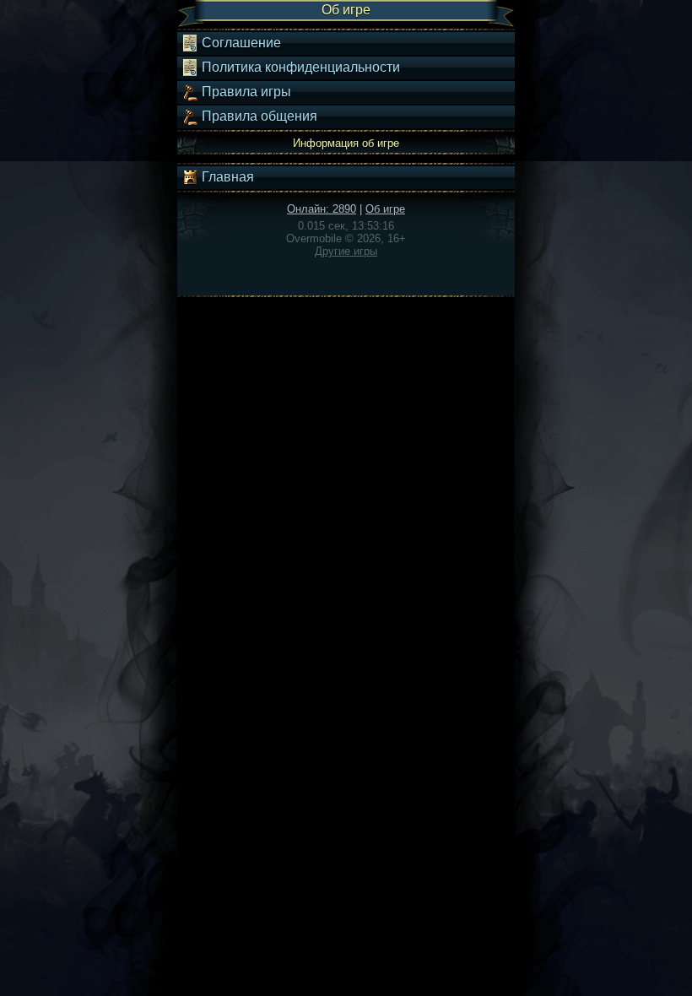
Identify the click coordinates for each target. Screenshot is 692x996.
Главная (226, 177)
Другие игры (346, 251)
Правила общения (257, 116)
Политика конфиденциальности (299, 67)
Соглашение (239, 42)
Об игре (385, 209)
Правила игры (244, 91)
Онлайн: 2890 (321, 209)
